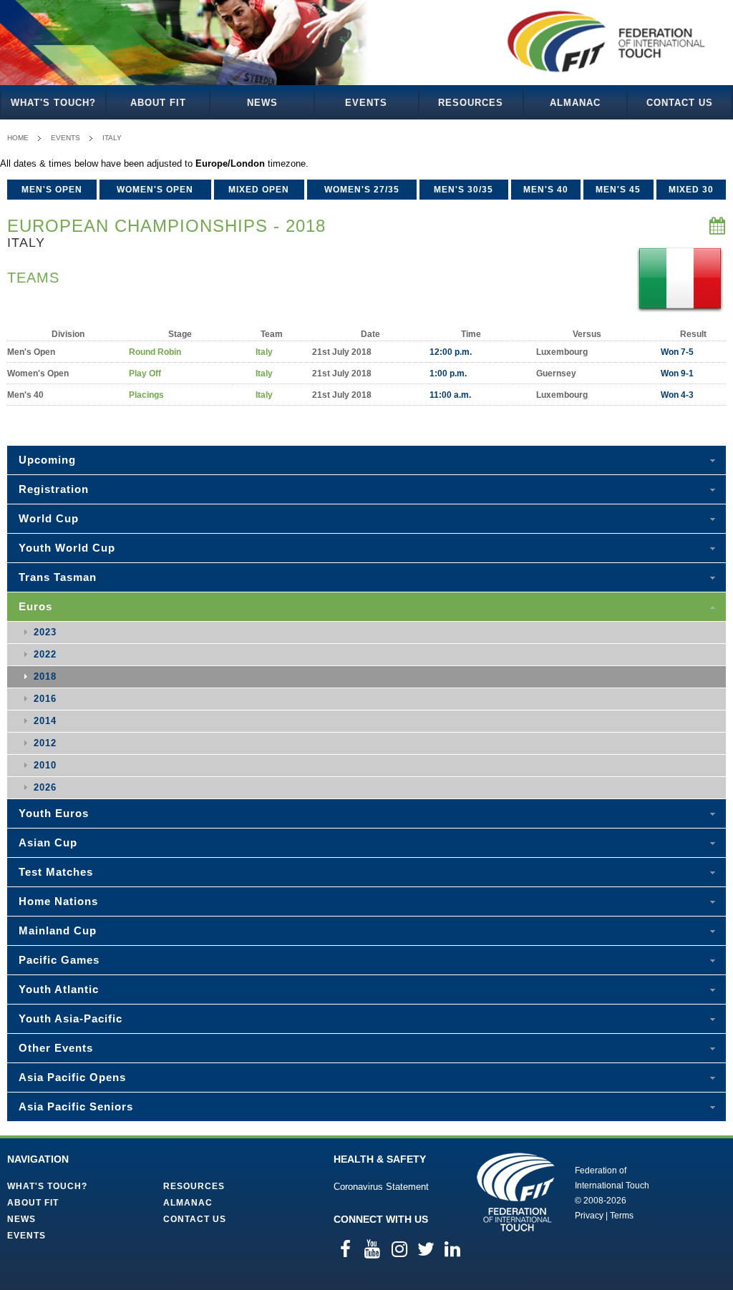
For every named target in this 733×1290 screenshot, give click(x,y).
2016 (45, 698)
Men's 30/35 (463, 190)
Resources (470, 102)
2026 (45, 787)
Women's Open (155, 190)
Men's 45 (618, 190)
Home (18, 138)
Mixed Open (258, 190)
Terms (622, 1216)
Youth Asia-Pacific (70, 1018)
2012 (45, 743)
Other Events (56, 1048)
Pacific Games (59, 960)
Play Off (145, 373)
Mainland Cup (58, 930)
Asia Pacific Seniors (76, 1106)
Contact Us (679, 102)
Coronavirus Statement (381, 1186)
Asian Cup (48, 842)
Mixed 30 (691, 190)
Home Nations (58, 901)
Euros (35, 606)
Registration (54, 489)
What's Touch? (53, 102)
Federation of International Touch (516, 1192)
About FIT (158, 102)
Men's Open (51, 190)
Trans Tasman (58, 577)
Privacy (589, 1216)
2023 (45, 632)
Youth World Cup (67, 548)
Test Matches (56, 872)
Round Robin (155, 352)
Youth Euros (54, 813)
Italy (112, 138)
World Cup (49, 518)
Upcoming (47, 460)
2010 (45, 765)
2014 (45, 720)
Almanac (575, 102)
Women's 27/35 (361, 190)
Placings (146, 395)
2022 (45, 654)
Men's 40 (545, 190)
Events (366, 102)
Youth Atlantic (59, 989)
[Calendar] (717, 226)
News (262, 102)
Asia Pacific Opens (72, 1077)
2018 (45, 676)
